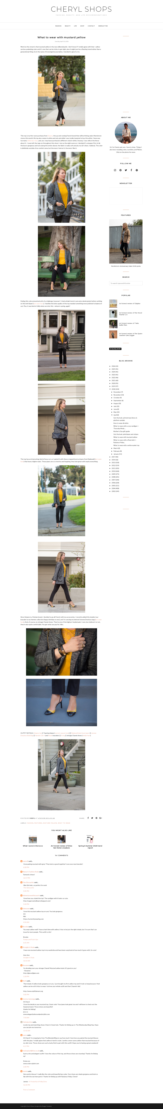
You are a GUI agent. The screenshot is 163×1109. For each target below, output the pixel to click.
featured (38, 823)
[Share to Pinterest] (96, 818)
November (117, 395)
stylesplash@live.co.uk (31, 1051)
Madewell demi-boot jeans (80, 733)
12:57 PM (26, 878)
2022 (113, 377)
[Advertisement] (125, 74)
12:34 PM (26, 1085)
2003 (113, 491)
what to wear (64, 823)
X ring (63, 735)
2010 (113, 471)
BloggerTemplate (47, 1106)
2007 (113, 480)
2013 (113, 462)
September (117, 400)
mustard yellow (50, 823)
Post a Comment (29, 1090)
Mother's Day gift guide (121, 431)
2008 (113, 477)
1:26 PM (26, 976)
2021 (113, 380)
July (115, 406)
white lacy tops (32, 141)
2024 (113, 372)
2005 (113, 486)
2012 (113, 465)
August (116, 403)
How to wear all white (120, 423)
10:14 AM (26, 961)
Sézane (50, 136)
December (117, 392)
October (117, 398)
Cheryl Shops (81, 9)
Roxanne (26, 965)
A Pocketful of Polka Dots (38, 1081)
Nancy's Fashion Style (31, 872)
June (115, 409)
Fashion (30, 823)
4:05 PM (26, 891)
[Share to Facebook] (88, 818)
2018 (113, 389)
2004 (113, 488)
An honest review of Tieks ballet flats (129, 324)
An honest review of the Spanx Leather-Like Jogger (130, 334)
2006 (113, 483)
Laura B (25, 861)
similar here (86, 735)
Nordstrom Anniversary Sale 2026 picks (126, 266)
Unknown (26, 908)
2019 (113, 386)
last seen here (38, 303)
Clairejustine (27, 1022)
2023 (113, 375)
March (116, 448)
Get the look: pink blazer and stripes (125, 434)
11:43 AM (26, 1031)
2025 (113, 369)
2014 (113, 460)
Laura (25, 1035)
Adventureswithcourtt (31, 895)
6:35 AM (26, 943)
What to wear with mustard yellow (125, 437)
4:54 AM (26, 922)
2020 (113, 383)
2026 (113, 366)
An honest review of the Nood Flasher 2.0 (130, 313)
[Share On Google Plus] (100, 818)
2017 (113, 457)
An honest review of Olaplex (129, 303)
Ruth (24, 981)
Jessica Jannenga (29, 999)
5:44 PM (26, 904)
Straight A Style (28, 947)
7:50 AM (26, 1017)
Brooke (25, 927)
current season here (62, 733)
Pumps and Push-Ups (30, 939)
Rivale (50, 735)
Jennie (25, 1071)
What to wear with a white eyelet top (126, 445)
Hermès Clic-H (40, 735)
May (115, 412)
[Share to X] (92, 818)
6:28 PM (26, 867)
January (116, 454)
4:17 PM (26, 1046)
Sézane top (38, 733)
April (115, 415)
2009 (113, 474)
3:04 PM (26, 1067)
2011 (113, 468)
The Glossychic (28, 882)
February (117, 451)
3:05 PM (26, 994)
